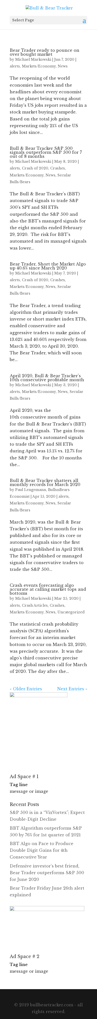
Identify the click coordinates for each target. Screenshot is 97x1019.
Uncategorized (71, 612)
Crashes (57, 168)
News (63, 66)
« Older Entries (26, 688)
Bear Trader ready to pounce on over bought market (44, 52)
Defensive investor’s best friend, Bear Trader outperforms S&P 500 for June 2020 (47, 872)
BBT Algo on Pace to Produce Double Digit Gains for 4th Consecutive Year (41, 850)
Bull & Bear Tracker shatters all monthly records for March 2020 (45, 482)
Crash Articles (35, 605)
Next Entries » (72, 688)
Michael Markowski (33, 59)
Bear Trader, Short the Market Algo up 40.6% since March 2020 (48, 266)
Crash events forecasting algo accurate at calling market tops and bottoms (48, 589)
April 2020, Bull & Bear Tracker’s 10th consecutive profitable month (47, 377)
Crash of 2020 (35, 168)
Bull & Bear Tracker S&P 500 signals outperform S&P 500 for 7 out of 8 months (46, 152)
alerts (15, 66)
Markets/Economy (39, 66)
